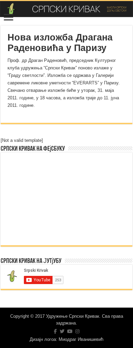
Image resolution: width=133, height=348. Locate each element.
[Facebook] (55, 331)
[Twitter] (62, 331)
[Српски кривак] (66, 9)
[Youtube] (69, 331)
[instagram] (77, 331)
